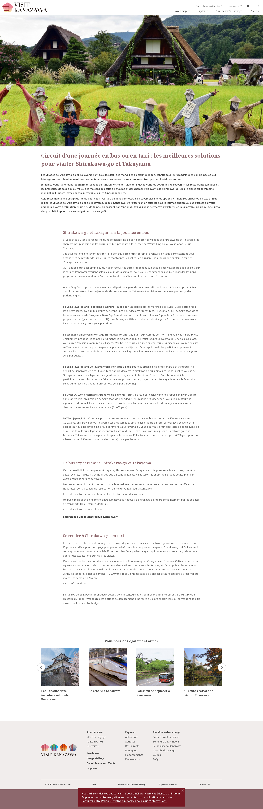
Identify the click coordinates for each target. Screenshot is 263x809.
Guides (157, 754)
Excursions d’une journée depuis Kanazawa (89, 516)
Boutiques (131, 750)
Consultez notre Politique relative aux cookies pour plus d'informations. (124, 801)
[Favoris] (252, 11)
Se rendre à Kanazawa (166, 741)
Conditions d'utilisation (58, 784)
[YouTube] (248, 6)
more (44, 649)
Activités (130, 741)
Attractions (131, 737)
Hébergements (134, 754)
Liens (95, 784)
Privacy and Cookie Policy (131, 784)
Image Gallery (95, 758)
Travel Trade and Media (208, 6)
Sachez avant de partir (166, 737)
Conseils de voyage (164, 750)
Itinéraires (92, 746)
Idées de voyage (96, 737)
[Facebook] (253, 6)
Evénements (132, 759)
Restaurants (132, 746)
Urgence (91, 768)
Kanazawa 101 (94, 741)
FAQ (155, 759)
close (183, 790)
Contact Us (205, 784)
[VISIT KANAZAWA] (24, 11)
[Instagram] (258, 6)
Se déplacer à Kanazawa (167, 746)
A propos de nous (168, 784)
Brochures (92, 753)
